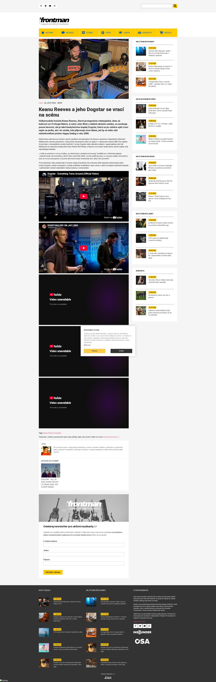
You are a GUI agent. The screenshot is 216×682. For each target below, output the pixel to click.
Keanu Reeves (48, 433)
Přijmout (94, 351)
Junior (126, 32)
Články (89, 32)
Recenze (70, 32)
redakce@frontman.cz (111, 437)
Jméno (46, 550)
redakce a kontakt (139, 621)
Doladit (121, 351)
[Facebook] (41, 6)
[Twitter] (45, 6)
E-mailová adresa (50, 541)
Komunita (147, 32)
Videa (108, 32)
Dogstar (58, 433)
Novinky (50, 32)
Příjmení (46, 560)
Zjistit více (87, 345)
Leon (41, 103)
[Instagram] (54, 6)
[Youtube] (50, 6)
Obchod (168, 32)
